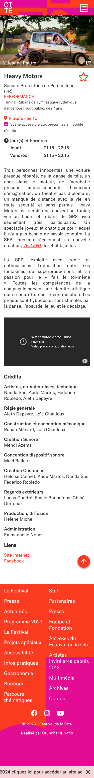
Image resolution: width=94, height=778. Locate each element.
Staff (54, 591)
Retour (10, 25)
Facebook (14, 561)
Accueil (8, 7)
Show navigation (84, 7)
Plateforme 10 (23, 118)
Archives (59, 688)
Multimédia (62, 678)
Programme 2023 (23, 622)
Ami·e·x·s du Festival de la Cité (69, 641)
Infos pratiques (21, 663)
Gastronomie (18, 673)
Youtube (60, 713)
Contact (58, 698)
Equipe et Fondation (60, 625)
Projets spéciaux (22, 642)
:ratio (68, 733)
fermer (88, 772)
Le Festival (16, 591)
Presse (11, 601)
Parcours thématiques (18, 697)
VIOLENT (32, 245)
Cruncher (50, 733)
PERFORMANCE (19, 96)
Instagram (47, 713)
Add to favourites (84, 78)
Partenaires (62, 601)
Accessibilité (18, 653)
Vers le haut (83, 561)
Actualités (15, 611)
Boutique (14, 684)
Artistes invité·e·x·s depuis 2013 (69, 661)
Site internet (16, 555)
